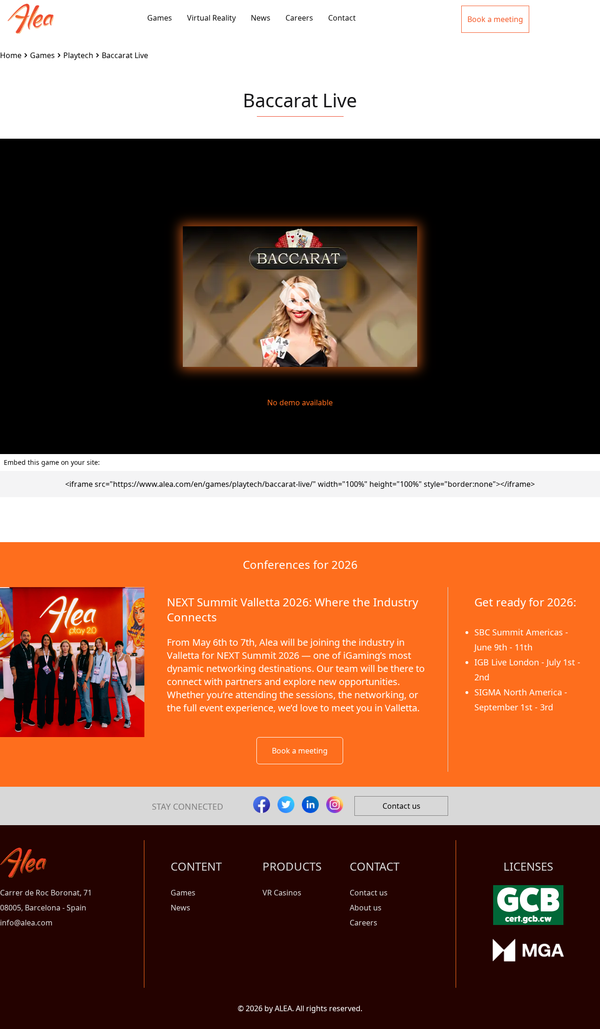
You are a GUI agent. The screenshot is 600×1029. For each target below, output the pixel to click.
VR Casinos (281, 892)
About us (366, 907)
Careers (299, 18)
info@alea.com (26, 922)
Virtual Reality (211, 18)
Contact (342, 18)
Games (159, 18)
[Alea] (31, 11)
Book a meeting (300, 751)
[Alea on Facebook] (261, 804)
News (260, 18)
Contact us (401, 806)
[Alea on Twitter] (286, 804)
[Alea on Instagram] (334, 804)
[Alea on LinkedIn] (310, 804)
